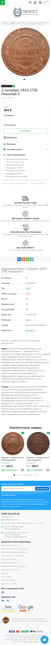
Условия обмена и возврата (12, 556)
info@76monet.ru (11, 520)
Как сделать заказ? (9, 563)
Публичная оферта (9, 545)
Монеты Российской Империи (19, 184)
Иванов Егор (33, 642)
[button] (24, 79)
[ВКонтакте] (19, 259)
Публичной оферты (8, 495)
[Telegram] (32, 259)
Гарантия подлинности (10, 570)
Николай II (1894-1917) (39, 184)
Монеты (5, 184)
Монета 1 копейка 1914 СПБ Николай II (12, 458)
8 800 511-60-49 (10, 513)
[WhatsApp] (27, 259)
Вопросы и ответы (8, 559)
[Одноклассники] (23, 259)
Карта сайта (6, 577)
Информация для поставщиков (13, 566)
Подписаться (42, 488)
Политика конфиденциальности (14, 552)
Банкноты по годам (9, 584)
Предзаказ (25, 131)
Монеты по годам (8, 580)
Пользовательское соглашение (14, 549)
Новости (4, 573)
